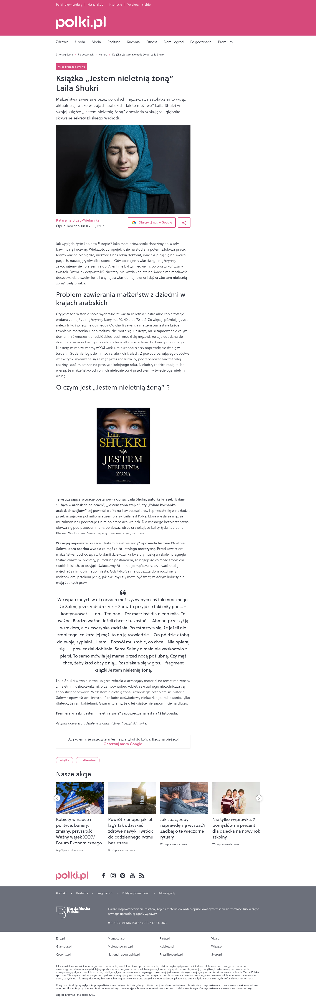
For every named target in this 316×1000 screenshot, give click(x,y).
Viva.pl (215, 938)
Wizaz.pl (217, 946)
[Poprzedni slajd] (57, 798)
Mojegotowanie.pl (120, 946)
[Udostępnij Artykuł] (184, 222)
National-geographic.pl (124, 954)
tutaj (91, 994)
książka (64, 760)
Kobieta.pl (167, 946)
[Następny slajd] (259, 798)
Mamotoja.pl (117, 938)
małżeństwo (87, 760)
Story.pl (216, 954)
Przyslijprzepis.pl (171, 954)
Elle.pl (60, 938)
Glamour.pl (64, 946)
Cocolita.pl (63, 954)
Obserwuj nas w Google (155, 222)
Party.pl (165, 938)
